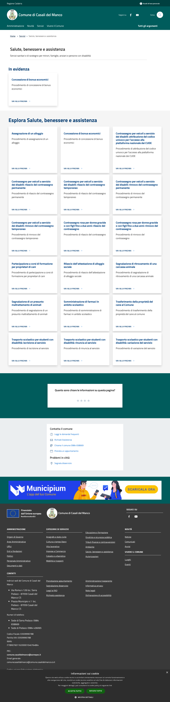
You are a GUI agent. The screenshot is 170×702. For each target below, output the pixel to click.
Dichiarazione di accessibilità (98, 595)
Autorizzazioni (92, 556)
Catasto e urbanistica (55, 556)
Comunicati (130, 541)
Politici (10, 556)
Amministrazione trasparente (99, 581)
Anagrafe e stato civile (56, 536)
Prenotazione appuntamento (59, 581)
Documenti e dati (14, 565)
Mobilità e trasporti (54, 560)
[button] (85, 697)
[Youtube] (136, 14)
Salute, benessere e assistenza (99, 551)
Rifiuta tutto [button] (95, 691)
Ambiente (90, 546)
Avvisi (127, 546)
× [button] (167, 673)
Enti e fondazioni (14, 551)
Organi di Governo (15, 536)
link (110, 685)
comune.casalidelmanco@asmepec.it (24, 654)
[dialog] (85, 686)
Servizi (22, 36)
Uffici (9, 546)
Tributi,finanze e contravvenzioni (100, 542)
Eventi (128, 564)
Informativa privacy (94, 585)
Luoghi (128, 559)
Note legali (90, 590)
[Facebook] (129, 14)
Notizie (128, 536)
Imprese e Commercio (56, 551)
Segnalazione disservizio (57, 585)
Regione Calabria (14, 3)
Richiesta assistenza (55, 595)
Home (12, 36)
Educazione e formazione (97, 532)
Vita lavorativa (52, 546)
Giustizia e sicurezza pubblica (99, 537)
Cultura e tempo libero (56, 541)
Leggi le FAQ (51, 590)
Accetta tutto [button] (74, 691)
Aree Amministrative (16, 541)
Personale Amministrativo (18, 560)
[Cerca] (160, 15)
